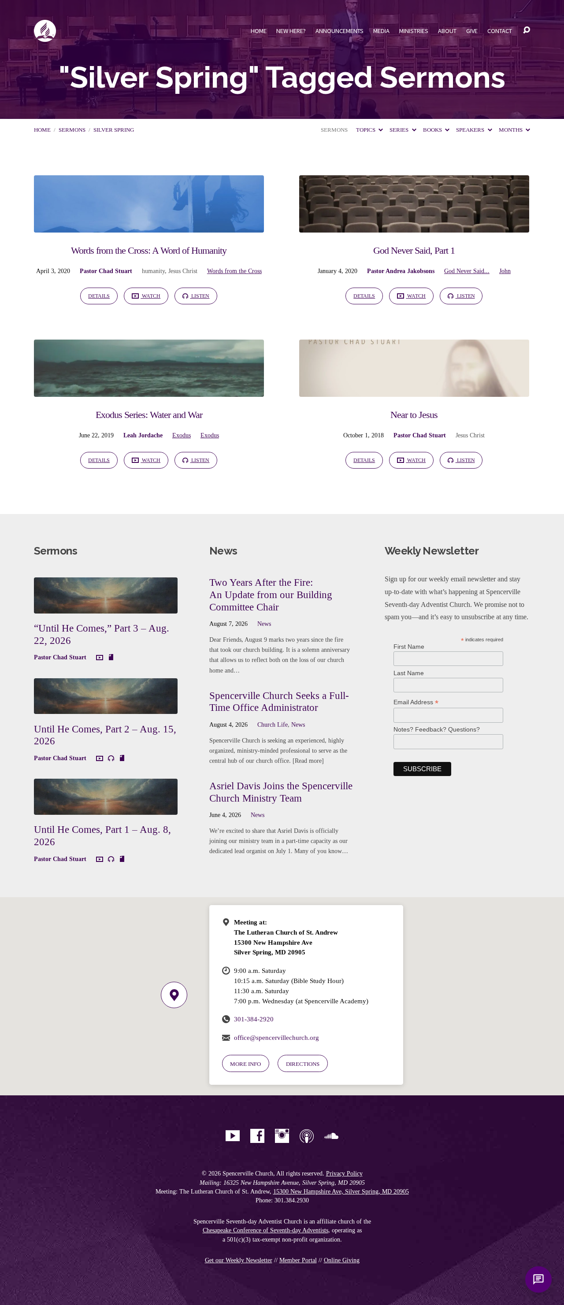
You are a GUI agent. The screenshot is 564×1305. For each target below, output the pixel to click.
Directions (302, 1064)
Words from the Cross (234, 270)
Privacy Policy (344, 1173)
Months (511, 130)
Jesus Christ (182, 270)
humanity (153, 270)
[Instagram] (282, 1136)
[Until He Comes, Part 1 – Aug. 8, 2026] (106, 808)
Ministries (413, 31)
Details (99, 296)
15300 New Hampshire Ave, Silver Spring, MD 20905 (341, 1191)
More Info (245, 1064)
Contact (499, 31)
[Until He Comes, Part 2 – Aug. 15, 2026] (106, 707)
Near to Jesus (414, 414)
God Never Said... (467, 270)
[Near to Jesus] (414, 390)
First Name (408, 646)
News (264, 623)
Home (259, 31)
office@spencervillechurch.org (276, 1037)
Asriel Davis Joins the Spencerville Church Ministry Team (280, 792)
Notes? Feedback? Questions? (436, 729)
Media (381, 31)
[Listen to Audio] (111, 758)
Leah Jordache (143, 435)
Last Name (408, 673)
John (505, 270)
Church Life (272, 724)
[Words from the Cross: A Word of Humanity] (149, 225)
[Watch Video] (99, 658)
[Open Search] (526, 30)
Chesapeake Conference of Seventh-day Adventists (265, 1230)
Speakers (471, 130)
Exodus (181, 435)
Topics (366, 130)
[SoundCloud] (331, 1136)
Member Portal (298, 1260)
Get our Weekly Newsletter (238, 1260)
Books (433, 130)
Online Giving (342, 1260)
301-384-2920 (254, 1019)
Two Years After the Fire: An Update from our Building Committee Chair (270, 594)
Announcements (339, 31)
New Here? (291, 31)
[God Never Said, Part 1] (414, 225)
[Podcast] (307, 1136)
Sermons (72, 130)
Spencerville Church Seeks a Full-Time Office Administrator (279, 701)
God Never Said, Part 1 (414, 250)
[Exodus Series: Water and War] (149, 390)
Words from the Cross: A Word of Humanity (148, 250)
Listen (199, 296)
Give (472, 31)
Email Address (415, 702)
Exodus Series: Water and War (149, 414)
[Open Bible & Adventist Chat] (538, 1279)
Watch (150, 296)
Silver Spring (113, 130)
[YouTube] (233, 1136)
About (447, 31)
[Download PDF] (111, 657)
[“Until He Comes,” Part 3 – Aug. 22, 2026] (106, 606)
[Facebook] (257, 1136)
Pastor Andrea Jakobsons (400, 270)
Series (400, 130)
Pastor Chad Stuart (106, 270)
